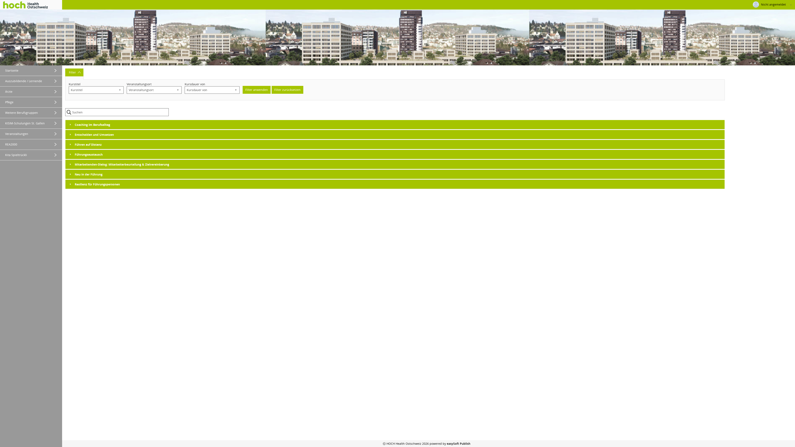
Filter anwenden (256, 90)
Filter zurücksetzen (287, 90)
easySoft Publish (458, 444)
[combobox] (92, 90)
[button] (119, 90)
